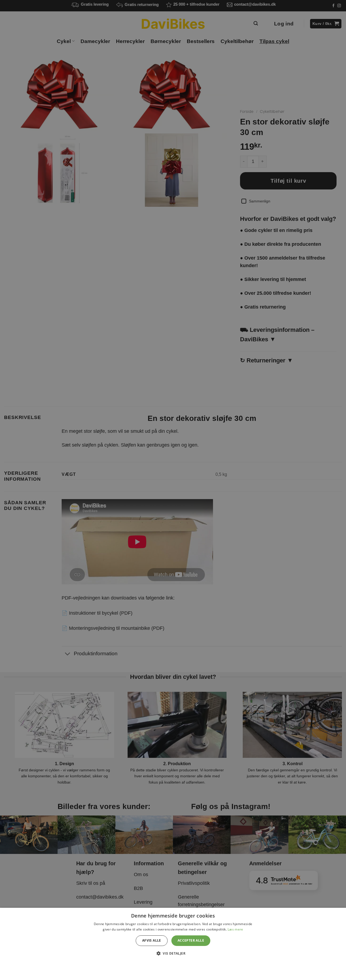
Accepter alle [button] (191, 940)
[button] (173, 953)
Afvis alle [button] (151, 940)
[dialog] (173, 935)
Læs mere (235, 929)
